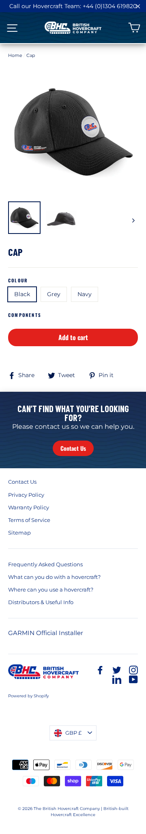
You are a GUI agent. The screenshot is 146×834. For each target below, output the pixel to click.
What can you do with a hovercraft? (54, 577)
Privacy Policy (26, 494)
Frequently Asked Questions (45, 564)
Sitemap (19, 532)
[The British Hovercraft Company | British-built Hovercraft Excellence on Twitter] (116, 670)
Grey (53, 294)
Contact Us (73, 448)
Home (15, 55)
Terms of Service (29, 520)
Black (22, 294)
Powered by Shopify (28, 696)
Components (24, 315)
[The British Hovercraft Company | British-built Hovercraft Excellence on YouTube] (133, 679)
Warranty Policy (28, 507)
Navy (84, 294)
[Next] (133, 220)
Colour (18, 280)
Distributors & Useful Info (40, 602)
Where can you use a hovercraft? (50, 589)
